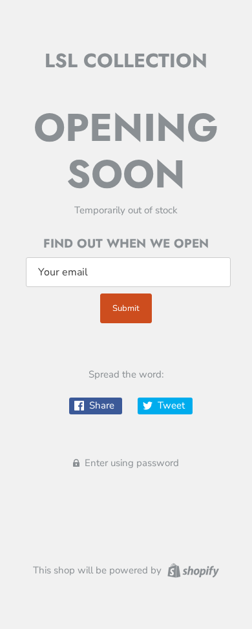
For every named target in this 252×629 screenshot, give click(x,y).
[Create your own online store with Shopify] (191, 569)
